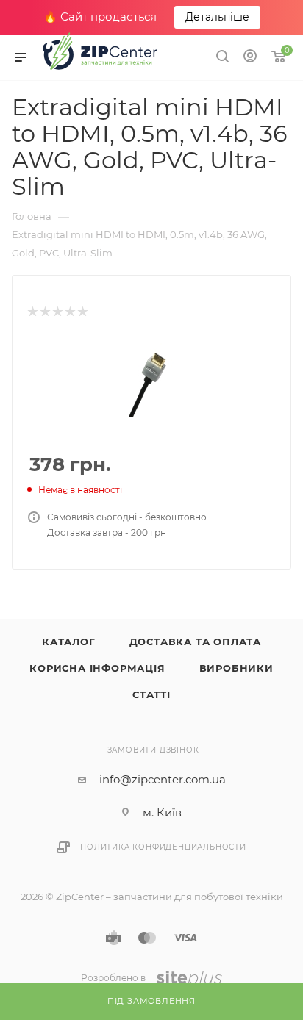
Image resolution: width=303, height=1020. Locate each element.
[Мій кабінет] (250, 58)
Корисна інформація (97, 668)
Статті (151, 694)
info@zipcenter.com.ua (162, 779)
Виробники (236, 668)
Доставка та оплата (195, 641)
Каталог (69, 641)
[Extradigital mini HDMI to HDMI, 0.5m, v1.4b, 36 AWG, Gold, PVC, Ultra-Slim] (151, 379)
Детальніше (217, 17)
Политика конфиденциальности (163, 847)
